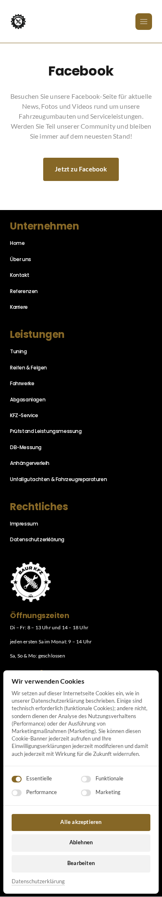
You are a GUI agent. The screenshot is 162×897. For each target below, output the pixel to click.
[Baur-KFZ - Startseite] (18, 21)
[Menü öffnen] (143, 21)
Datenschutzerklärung (38, 882)
